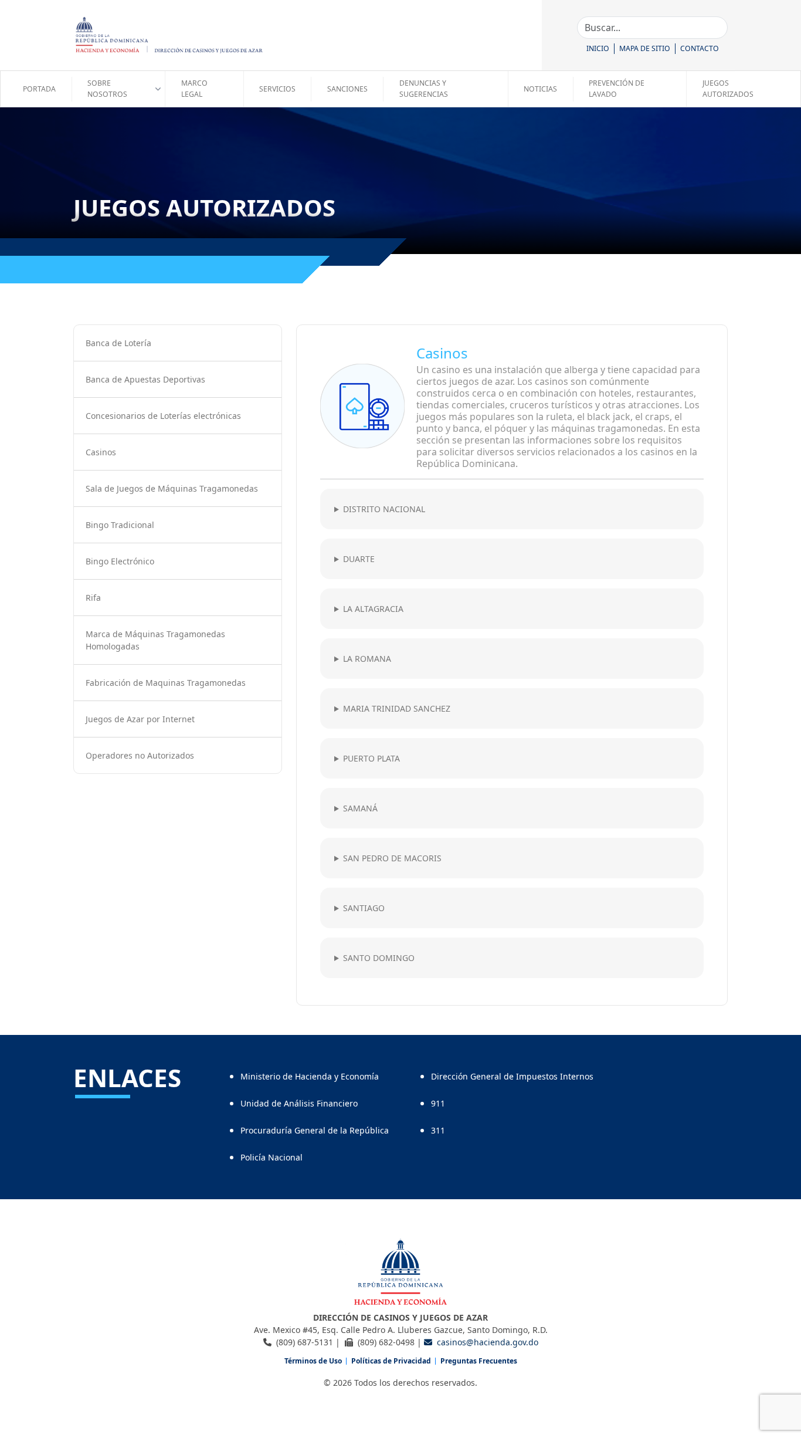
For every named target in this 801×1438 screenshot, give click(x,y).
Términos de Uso (313, 1361)
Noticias (540, 89)
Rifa (93, 597)
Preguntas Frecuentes (478, 1361)
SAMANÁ (360, 808)
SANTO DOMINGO (379, 957)
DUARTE (359, 558)
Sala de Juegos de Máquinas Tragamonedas (172, 488)
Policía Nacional (271, 1157)
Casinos (101, 452)
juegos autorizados (728, 88)
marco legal (194, 88)
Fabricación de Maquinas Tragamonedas (166, 682)
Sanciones (347, 89)
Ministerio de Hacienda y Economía (309, 1076)
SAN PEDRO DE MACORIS (392, 858)
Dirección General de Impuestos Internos (512, 1076)
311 (438, 1130)
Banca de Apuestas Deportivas (145, 379)
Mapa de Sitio (644, 48)
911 (438, 1103)
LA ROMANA (367, 658)
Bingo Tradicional (120, 524)
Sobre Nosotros (107, 88)
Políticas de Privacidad (391, 1361)
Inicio (597, 48)
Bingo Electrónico (120, 561)
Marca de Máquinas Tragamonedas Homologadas (155, 640)
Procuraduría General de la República (314, 1130)
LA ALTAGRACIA (373, 608)
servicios (277, 89)
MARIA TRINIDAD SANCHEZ (396, 708)
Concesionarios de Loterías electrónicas (163, 415)
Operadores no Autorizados (140, 755)
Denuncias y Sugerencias (423, 88)
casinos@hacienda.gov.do (487, 1342)
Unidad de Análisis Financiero (299, 1103)
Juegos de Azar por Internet (140, 719)
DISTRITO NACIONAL (384, 509)
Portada (39, 89)
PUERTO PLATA (371, 758)
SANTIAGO (364, 907)
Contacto (699, 48)
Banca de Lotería (118, 342)
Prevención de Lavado (616, 88)
